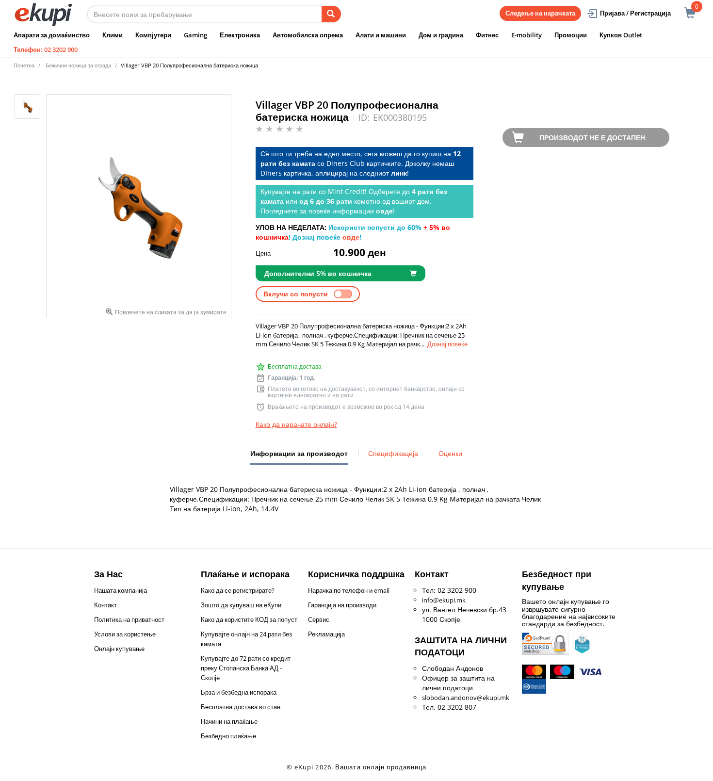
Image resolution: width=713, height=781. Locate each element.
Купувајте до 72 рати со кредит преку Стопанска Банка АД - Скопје (246, 668)
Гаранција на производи (342, 605)
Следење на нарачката (540, 13)
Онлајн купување (119, 648)
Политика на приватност (129, 619)
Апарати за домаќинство (52, 35)
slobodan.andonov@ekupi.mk (465, 697)
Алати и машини (381, 35)
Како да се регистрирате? (238, 590)
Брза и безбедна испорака (238, 692)
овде (350, 237)
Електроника (240, 35)
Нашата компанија (120, 590)
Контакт (105, 605)
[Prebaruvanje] (331, 14)
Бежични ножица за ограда (78, 65)
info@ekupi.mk (444, 600)
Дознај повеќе (447, 344)
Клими (112, 35)
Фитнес (487, 35)
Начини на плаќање (229, 721)
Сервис (318, 619)
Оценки (450, 453)
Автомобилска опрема (308, 35)
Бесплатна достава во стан (240, 706)
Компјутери (153, 35)
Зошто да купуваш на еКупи (241, 605)
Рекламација (326, 634)
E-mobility (526, 35)
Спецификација (393, 453)
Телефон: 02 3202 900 (46, 49)
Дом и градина (441, 35)
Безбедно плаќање (228, 736)
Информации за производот (299, 457)
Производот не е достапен (592, 137)
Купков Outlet (621, 35)
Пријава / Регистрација (635, 13)
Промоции (570, 35)
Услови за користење (125, 634)
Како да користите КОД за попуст (249, 619)
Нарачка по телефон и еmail (348, 590)
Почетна (24, 65)
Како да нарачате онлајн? (296, 424)
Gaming (195, 35)
